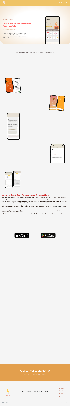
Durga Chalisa (51, 255)
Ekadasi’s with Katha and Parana (15, 70)
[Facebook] (66, 2)
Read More (51, 264)
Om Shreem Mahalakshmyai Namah (57, 310)
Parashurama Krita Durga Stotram (12, 255)
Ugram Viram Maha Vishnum (33, 317)
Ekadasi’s (19, 59)
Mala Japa (16, 104)
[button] (64, 245)
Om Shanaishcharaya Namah (10, 310)
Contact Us (46, 2)
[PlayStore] (61, 2)
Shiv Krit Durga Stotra (9, 270)
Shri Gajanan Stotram (31, 255)
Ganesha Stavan (29, 270)
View (5, 312)
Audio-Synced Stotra (33, 85)
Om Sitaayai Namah (53, 323)
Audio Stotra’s (14, 2)
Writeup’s (40, 2)
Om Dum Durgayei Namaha (33, 310)
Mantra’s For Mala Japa (22, 2)
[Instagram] (64, 2)
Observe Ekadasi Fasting (33, 2)
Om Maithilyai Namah (8, 317)
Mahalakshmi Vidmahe (54, 317)
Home (9, 2)
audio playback (58, 206)
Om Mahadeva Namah (31, 323)
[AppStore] (59, 2)
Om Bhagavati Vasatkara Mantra (11, 323)
